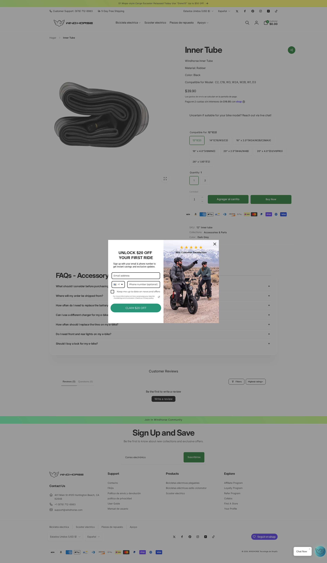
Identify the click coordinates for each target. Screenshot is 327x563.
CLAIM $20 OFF (136, 308)
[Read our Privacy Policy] (159, 297)
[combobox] (118, 284)
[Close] (215, 244)
